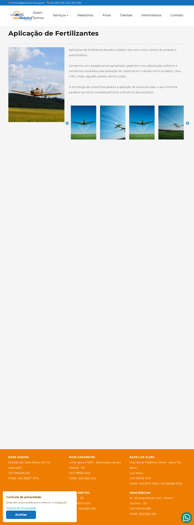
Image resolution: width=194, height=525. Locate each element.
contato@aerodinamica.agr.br (28, 2)
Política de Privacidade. (21, 508)
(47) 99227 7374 (28, 478)
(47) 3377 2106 (148, 483)
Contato (177, 15)
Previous (67, 123)
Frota (106, 15)
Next (187, 123)
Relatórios (85, 15)
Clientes (126, 15)
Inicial (19, 15)
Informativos (151, 15)
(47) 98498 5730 (171, 483)
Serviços (59, 15)
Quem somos (38, 15)
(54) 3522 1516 (56, 2)
